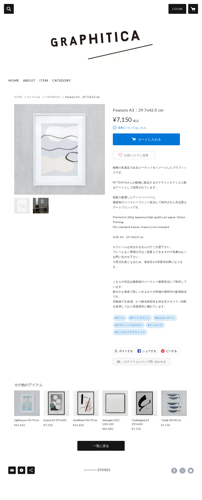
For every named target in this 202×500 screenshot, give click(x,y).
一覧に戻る (101, 446)
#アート (119, 317)
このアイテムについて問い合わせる (144, 361)
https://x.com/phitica (182, 471)
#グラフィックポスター (128, 325)
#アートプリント (140, 317)
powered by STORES (97, 469)
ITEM (43, 80)
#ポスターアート (165, 317)
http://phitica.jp (191, 471)
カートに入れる (149, 139)
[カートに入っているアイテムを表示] (193, 9)
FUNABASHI (52, 97)
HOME (13, 80)
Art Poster (34, 97)
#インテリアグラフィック (130, 332)
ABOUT (29, 80)
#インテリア (155, 325)
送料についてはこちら (132, 127)
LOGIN (177, 8)
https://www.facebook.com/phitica (174, 471)
